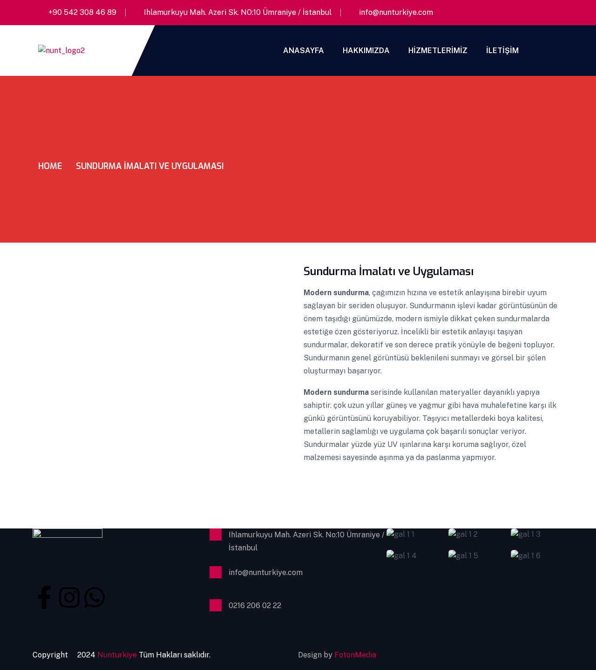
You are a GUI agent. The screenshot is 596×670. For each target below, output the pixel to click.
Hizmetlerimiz (437, 50)
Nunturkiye (118, 654)
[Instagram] (69, 596)
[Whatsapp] (94, 596)
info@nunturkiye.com (396, 12)
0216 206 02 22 (255, 605)
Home (50, 166)
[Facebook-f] (44, 596)
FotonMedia (355, 654)
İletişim (502, 50)
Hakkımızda (366, 50)
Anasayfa (303, 50)
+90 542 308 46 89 (82, 12)
